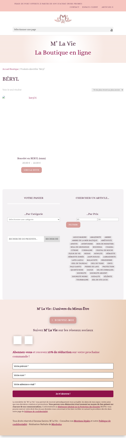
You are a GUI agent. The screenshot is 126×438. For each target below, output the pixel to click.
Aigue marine (80, 237)
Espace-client (90, 7)
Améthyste (106, 240)
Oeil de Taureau (79, 263)
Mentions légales (82, 421)
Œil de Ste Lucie (100, 280)
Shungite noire (80, 277)
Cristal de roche (104, 250)
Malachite (92, 260)
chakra (109, 247)
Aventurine (87, 244)
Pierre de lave (92, 267)
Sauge (90, 270)
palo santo (75, 267)
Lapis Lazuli (77, 260)
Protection (108, 267)
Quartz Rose (77, 270)
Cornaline (87, 250)
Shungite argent (98, 273)
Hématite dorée (76, 257)
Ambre (108, 237)
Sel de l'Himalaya (105, 270)
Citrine (74, 250)
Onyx (109, 263)
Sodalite (95, 277)
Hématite (110, 254)
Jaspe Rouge (94, 257)
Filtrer (73, 225)
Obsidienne (106, 260)
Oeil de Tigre (97, 263)
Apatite (74, 244)
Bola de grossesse (80, 247)
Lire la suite (31, 170)
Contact (74, 7)
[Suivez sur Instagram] (29, 340)
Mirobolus (56, 424)
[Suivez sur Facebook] (18, 340)
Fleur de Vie (75, 254)
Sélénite (108, 277)
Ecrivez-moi (64, 320)
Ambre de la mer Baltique (84, 240)
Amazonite (95, 237)
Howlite (98, 254)
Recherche (52, 239)
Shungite (81, 273)
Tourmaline (82, 280)
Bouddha (97, 247)
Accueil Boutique (10, 69)
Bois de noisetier (105, 244)
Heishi (87, 254)
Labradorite (109, 257)
